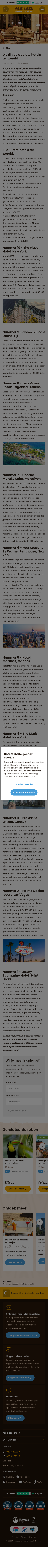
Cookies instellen (24, 784)
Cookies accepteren (24, 792)
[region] (24, 773)
